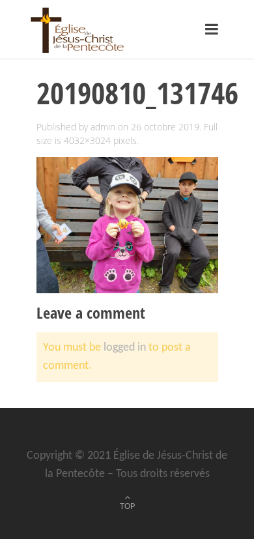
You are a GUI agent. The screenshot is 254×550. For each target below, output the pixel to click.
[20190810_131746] (127, 225)
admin (103, 127)
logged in (125, 347)
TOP (127, 507)
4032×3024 (87, 140)
